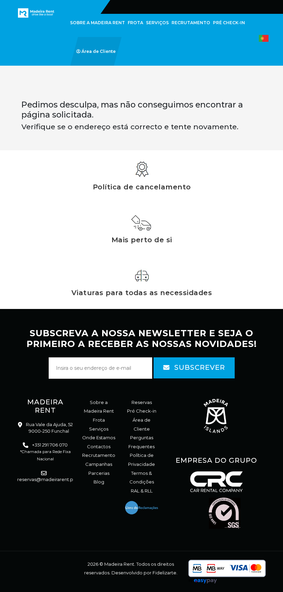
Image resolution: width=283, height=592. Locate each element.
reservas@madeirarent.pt (46, 479)
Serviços (98, 429)
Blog (99, 482)
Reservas (141, 402)
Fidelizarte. (165, 572)
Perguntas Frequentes (141, 442)
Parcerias (98, 473)
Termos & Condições (141, 477)
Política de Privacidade (141, 459)
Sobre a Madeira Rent (99, 407)
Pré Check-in (141, 411)
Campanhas (98, 464)
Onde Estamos (98, 437)
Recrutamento (98, 455)
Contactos (98, 446)
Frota (99, 420)
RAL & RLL (142, 491)
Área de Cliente (141, 424)
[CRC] (25, 4)
